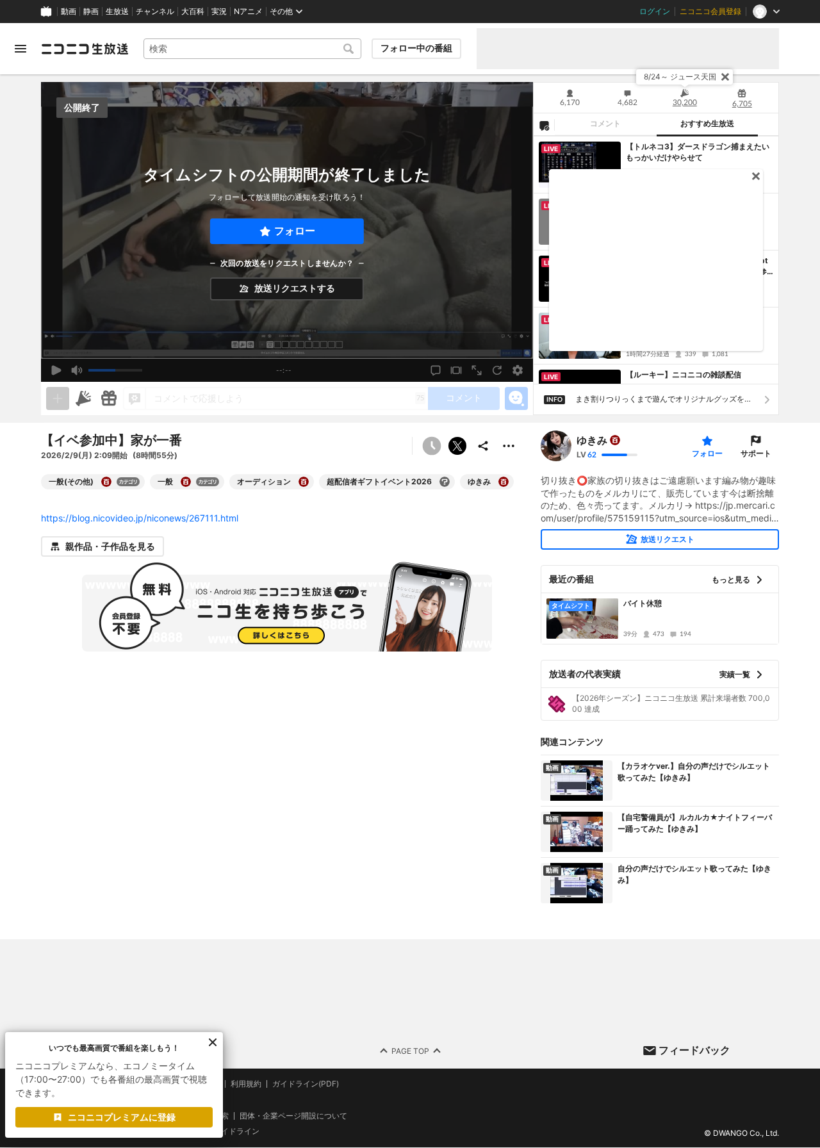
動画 (68, 11)
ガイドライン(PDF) (305, 1084)
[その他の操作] (509, 446)
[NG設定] (544, 125)
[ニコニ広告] (83, 398)
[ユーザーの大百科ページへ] (615, 440)
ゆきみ (592, 440)
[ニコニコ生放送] (84, 48)
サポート (756, 453)
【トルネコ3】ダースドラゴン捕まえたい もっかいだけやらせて (697, 152)
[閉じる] (725, 77)
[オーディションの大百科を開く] (304, 482)
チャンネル (155, 11)
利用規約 (246, 1084)
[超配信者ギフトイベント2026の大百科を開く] (444, 482)
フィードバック (694, 1050)
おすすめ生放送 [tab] (707, 123)
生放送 (117, 11)
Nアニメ (248, 11)
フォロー (294, 231)
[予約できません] (432, 446)
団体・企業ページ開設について (293, 1116)
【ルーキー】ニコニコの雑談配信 (683, 374)
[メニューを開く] (20, 49)
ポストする (457, 446)
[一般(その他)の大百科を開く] (106, 482)
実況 (219, 11)
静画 (91, 11)
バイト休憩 (642, 603)
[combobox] (252, 48)
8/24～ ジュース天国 (680, 76)
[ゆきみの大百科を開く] (503, 482)
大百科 (192, 11)
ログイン (654, 11)
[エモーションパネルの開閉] (516, 398)
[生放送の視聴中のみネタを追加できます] (57, 398)
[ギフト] (108, 398)
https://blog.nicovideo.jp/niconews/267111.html (139, 517)
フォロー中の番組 (416, 48)
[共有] (483, 446)
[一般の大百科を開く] (186, 482)
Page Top (410, 1051)
